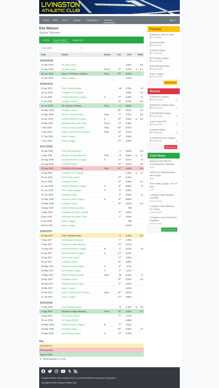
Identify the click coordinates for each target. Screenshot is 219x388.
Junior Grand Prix (158, 122)
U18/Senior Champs (159, 98)
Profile (46, 40)
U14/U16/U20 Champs (160, 114)
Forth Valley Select (71, 177)
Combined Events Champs (162, 139)
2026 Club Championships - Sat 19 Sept (163, 175)
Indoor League (68, 78)
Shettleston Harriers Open (162, 35)
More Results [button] (170, 147)
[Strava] (69, 372)
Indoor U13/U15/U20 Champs (76, 132)
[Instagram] (56, 372)
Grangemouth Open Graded (75, 212)
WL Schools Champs (71, 105)
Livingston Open (69, 101)
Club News (157, 155)
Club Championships (71, 88)
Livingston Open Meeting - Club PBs (162, 198)
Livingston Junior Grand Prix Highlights (163, 220)
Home (46, 20)
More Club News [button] (169, 229)
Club (64, 20)
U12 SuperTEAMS (70, 320)
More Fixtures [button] (170, 83)
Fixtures (155, 29)
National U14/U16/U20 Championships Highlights (162, 164)
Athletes (108, 20)
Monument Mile (157, 43)
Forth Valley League (71, 190)
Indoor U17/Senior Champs (74, 73)
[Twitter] (50, 372)
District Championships (73, 114)
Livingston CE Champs (72, 92)
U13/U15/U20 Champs (72, 168)
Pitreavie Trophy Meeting (74, 155)
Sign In (172, 20)
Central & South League (73, 199)
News (55, 20)
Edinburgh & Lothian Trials (74, 123)
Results (59, 40)
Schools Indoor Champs (73, 127)
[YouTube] (63, 372)
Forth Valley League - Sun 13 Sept (163, 186)
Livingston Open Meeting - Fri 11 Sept (162, 209)
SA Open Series (69, 65)
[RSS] (75, 372)
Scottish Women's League (74, 97)
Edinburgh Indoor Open (73, 283)
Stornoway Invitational (72, 240)
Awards (77, 40)
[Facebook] (43, 372)
